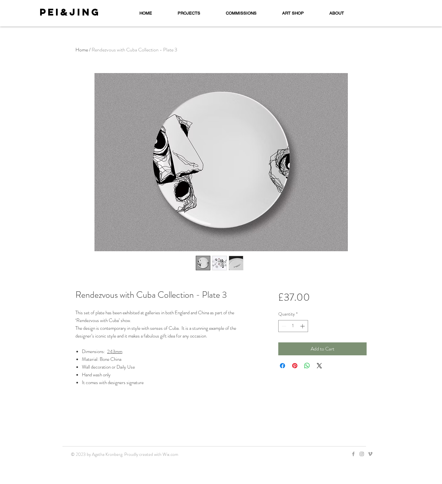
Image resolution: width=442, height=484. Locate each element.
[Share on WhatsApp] (307, 366)
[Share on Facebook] (282, 366)
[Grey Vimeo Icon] (370, 454)
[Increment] (303, 326)
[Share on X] (319, 366)
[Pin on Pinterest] (295, 366)
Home (81, 49)
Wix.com (170, 454)
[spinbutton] (293, 326)
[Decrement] (283, 326)
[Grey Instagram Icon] (362, 454)
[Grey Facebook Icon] (353, 454)
